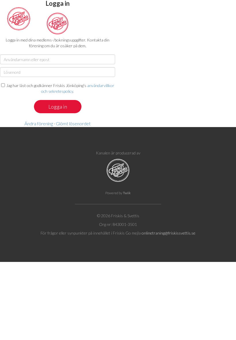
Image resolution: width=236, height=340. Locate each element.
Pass (77, 17)
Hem (58, 17)
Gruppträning (104, 17)
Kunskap (135, 17)
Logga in (221, 17)
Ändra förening (38, 123)
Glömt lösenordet (73, 123)
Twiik (127, 193)
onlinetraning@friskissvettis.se (168, 233)
